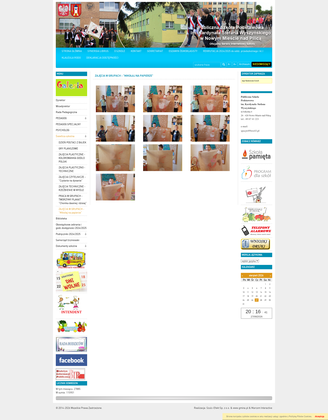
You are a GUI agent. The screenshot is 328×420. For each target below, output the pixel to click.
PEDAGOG (61, 118)
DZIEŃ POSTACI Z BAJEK (72, 142)
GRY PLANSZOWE (68, 148)
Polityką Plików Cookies (300, 416)
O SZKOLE (119, 51)
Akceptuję (319, 416)
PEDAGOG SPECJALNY (68, 124)
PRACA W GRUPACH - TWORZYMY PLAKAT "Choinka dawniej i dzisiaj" (73, 199)
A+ (234, 64)
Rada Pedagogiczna (66, 112)
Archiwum (244, 64)
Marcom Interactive (261, 408)
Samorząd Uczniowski (67, 240)
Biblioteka (61, 218)
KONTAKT (136, 51)
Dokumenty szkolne (66, 246)
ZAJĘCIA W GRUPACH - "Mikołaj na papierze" (71, 211)
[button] (85, 118)
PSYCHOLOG (62, 130)
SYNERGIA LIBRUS (98, 51)
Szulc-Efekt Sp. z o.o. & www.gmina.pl (227, 408)
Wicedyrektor (63, 106)
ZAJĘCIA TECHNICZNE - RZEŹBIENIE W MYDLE (72, 188)
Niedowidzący (261, 64)
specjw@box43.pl (250, 130)
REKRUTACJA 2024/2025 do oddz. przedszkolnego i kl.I (233, 51)
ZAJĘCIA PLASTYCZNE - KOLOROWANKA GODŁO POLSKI (72, 158)
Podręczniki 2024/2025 (68, 234)
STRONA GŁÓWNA (72, 51)
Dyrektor (60, 100)
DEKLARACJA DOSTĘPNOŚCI (102, 57)
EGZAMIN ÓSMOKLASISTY (183, 51)
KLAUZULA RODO (71, 57)
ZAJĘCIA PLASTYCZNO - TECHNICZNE (72, 169)
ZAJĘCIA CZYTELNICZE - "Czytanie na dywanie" (72, 179)
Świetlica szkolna (65, 136)
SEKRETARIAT (155, 51)
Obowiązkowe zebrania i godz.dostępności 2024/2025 (71, 226)
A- (229, 64)
